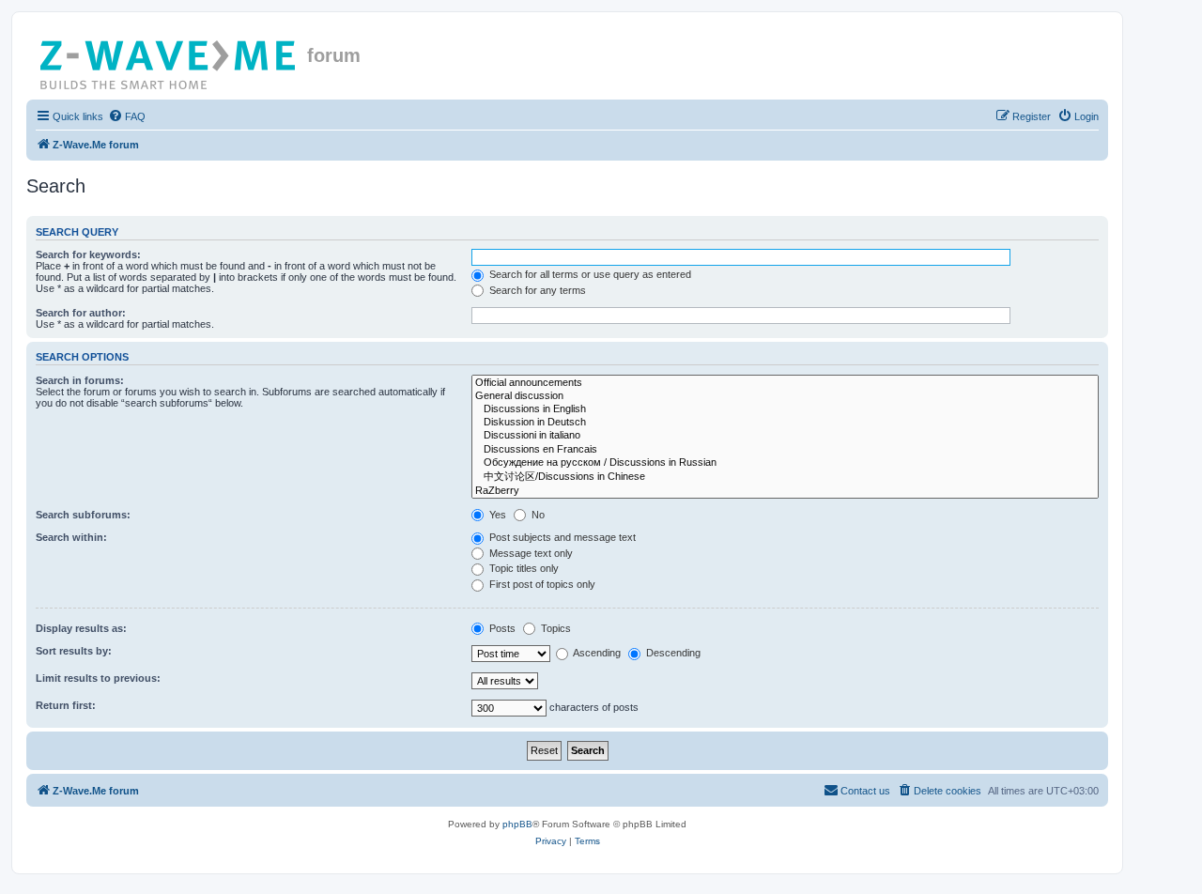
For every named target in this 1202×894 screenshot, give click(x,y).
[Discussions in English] (785, 409)
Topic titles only (522, 568)
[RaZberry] (785, 491)
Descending (672, 652)
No (537, 514)
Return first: (66, 705)
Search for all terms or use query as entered (588, 274)
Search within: (71, 537)
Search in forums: (80, 380)
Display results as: (81, 628)
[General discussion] (785, 396)
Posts (501, 628)
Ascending (596, 652)
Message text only (529, 553)
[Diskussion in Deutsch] (785, 422)
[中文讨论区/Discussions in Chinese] (785, 477)
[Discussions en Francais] (785, 449)
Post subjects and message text (561, 537)
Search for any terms (536, 290)
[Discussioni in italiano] (785, 435)
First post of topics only (540, 584)
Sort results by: (74, 650)
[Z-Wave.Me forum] (169, 61)
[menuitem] (127, 116)
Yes (496, 514)
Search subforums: (83, 514)
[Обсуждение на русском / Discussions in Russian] (785, 463)
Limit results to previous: (98, 678)
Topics (554, 628)
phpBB (517, 824)
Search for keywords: (88, 254)
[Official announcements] (785, 383)
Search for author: (81, 312)
